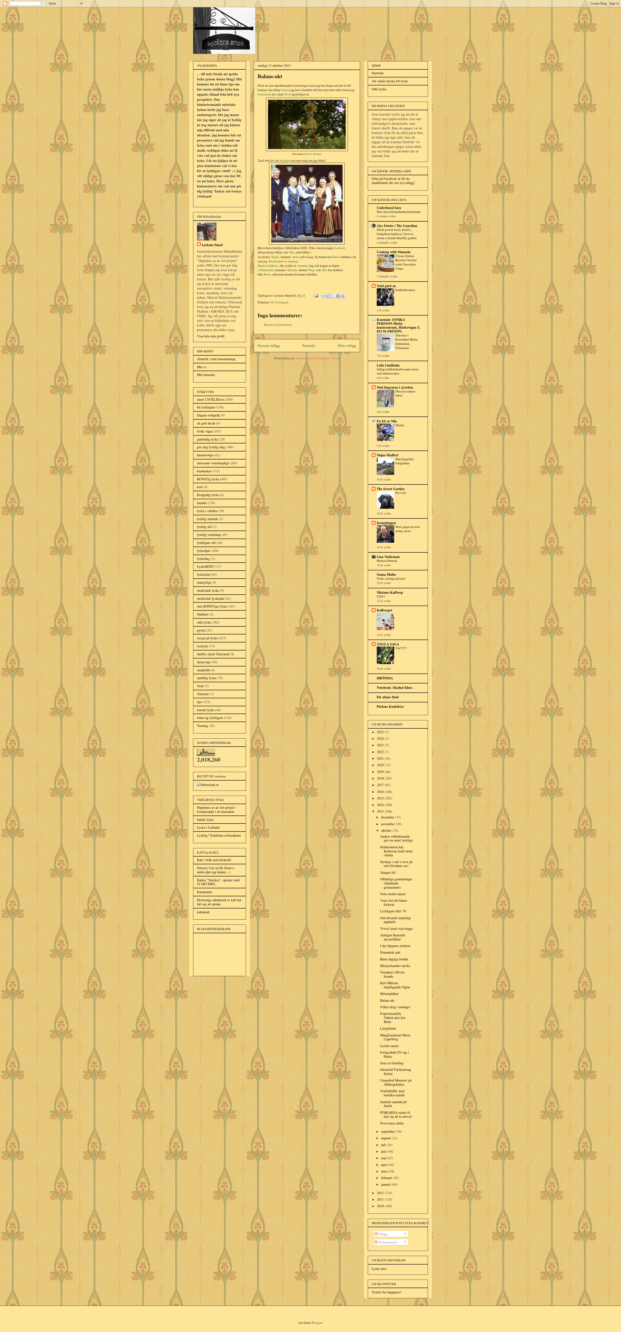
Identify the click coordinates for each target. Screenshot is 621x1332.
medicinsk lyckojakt (210, 598)
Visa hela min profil (210, 336)
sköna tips (204, 662)
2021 (381, 758)
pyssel (201, 630)
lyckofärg (203, 558)
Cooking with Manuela (393, 251)
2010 (381, 1206)
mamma (303, 265)
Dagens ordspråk (208, 415)
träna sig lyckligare (210, 717)
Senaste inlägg (269, 345)
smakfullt (203, 670)
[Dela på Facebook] (338, 296)
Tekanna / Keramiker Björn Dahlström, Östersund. (406, 341)
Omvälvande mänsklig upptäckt (395, 920)
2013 (381, 811)
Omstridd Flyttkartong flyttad (395, 1071)
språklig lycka (206, 677)
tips (199, 701)
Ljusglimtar (388, 1028)
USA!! (381, 596)
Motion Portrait (387, 560)
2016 (381, 791)
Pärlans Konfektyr (390, 706)
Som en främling (391, 1063)
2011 (381, 1199)
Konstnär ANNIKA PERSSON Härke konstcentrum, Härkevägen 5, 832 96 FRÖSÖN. (398, 325)
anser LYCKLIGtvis (210, 399)
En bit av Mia (387, 421)
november (388, 824)
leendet (202, 502)
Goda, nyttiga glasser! (391, 578)
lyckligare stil (206, 542)
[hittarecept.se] (208, 784)
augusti (386, 1138)
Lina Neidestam (388, 556)
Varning (202, 725)
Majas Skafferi (387, 455)
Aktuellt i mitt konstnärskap (216, 359)
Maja (311, 270)
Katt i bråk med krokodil (214, 859)
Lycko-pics (379, 1268)
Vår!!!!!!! (401, 648)
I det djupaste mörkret (395, 945)
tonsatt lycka (205, 710)
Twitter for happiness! (387, 1292)
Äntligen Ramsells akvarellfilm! (392, 937)
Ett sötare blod (388, 696)
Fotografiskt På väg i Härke (394, 1054)
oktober (386, 830)
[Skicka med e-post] (324, 296)
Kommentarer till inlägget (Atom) (318, 358)
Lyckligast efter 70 (393, 911)
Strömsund (267, 270)
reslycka (202, 646)
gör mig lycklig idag (211, 447)
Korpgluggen (386, 522)
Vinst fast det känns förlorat (393, 902)
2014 (381, 804)
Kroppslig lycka (208, 494)
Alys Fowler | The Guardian (397, 225)
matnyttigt (204, 582)
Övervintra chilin (392, 1123)
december (388, 817)
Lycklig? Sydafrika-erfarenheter (219, 835)
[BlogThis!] (329, 296)
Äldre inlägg (346, 345)
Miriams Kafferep (390, 592)
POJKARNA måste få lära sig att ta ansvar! (396, 1114)
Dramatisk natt (390, 952)
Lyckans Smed (212, 244)
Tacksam (203, 693)
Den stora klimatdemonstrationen (399, 211)
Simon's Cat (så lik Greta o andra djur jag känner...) (215, 870)
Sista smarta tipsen (393, 893)
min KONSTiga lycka (212, 606)
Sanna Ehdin (386, 574)
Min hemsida (206, 374)
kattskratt (203, 912)
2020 (381, 765)
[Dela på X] (333, 296)
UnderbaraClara (389, 207)
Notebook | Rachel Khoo (394, 687)
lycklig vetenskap (209, 534)
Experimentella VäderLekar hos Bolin (392, 1017)
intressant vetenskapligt (213, 463)
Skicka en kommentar (278, 324)
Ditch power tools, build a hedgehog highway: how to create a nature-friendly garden (397, 233)
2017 (381, 785)
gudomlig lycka (207, 439)
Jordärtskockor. (405, 290)
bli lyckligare (279, 302)
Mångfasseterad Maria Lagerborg (395, 1037)
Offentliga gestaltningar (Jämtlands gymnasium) (396, 883)
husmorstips (205, 455)
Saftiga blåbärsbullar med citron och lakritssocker (398, 371)
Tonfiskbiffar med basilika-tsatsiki (392, 1093)
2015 (381, 798)
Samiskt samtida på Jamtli (393, 1103)
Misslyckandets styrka (395, 965)
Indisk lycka (205, 819)
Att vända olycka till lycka (390, 81)
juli (384, 1144)
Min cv (202, 367)
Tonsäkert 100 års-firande (393, 974)
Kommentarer (387, 1242)
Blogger (317, 1322)
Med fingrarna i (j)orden (395, 387)
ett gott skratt (206, 423)
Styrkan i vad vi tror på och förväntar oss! (396, 863)
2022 (381, 751)
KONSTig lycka (208, 479)
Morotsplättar (389, 993)
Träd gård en (386, 285)
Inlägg (382, 1234)
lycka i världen (207, 510)
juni (384, 1151)
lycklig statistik (207, 518)
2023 (381, 745)
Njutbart (202, 614)
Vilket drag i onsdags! (395, 1007)
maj (384, 1158)
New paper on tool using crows (407, 528)
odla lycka (204, 622)
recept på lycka (207, 638)
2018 (381, 778)
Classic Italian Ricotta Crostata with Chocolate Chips (406, 262)
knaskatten (204, 471)
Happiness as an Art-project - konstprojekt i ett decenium (217, 809)
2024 (381, 738)
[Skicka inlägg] (315, 295)
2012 (381, 1192)
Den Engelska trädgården (404, 461)
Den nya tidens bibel (405, 393)
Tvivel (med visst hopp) (396, 928)
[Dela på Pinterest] (342, 296)
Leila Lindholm (388, 365)
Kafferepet (384, 610)
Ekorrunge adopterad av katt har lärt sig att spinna (219, 902)
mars (385, 1171)
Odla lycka (379, 89)
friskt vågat (204, 431)
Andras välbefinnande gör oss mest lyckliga (396, 838)
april (384, 1164)
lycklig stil (204, 526)
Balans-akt (387, 1000)
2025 (381, 732)
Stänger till (387, 872)
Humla (399, 425)
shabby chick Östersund (213, 654)
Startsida (308, 345)
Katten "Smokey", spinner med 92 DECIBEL (218, 882)
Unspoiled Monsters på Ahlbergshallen (395, 1082)
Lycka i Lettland (208, 827)
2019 (381, 771)
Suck (200, 685)
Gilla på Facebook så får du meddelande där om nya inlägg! (393, 180)
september (388, 1131)
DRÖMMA (385, 678)
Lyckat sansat (389, 1045)
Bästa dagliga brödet (394, 959)
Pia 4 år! (400, 493)
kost (200, 486)
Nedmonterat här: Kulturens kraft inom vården (396, 851)
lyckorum (203, 574)
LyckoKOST (205, 566)
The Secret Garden (390, 488)
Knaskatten (204, 892)
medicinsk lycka (208, 590)
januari (386, 1184)
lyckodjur (203, 550)
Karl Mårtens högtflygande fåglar (395, 985)
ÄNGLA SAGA (388, 644)
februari (387, 1177)
